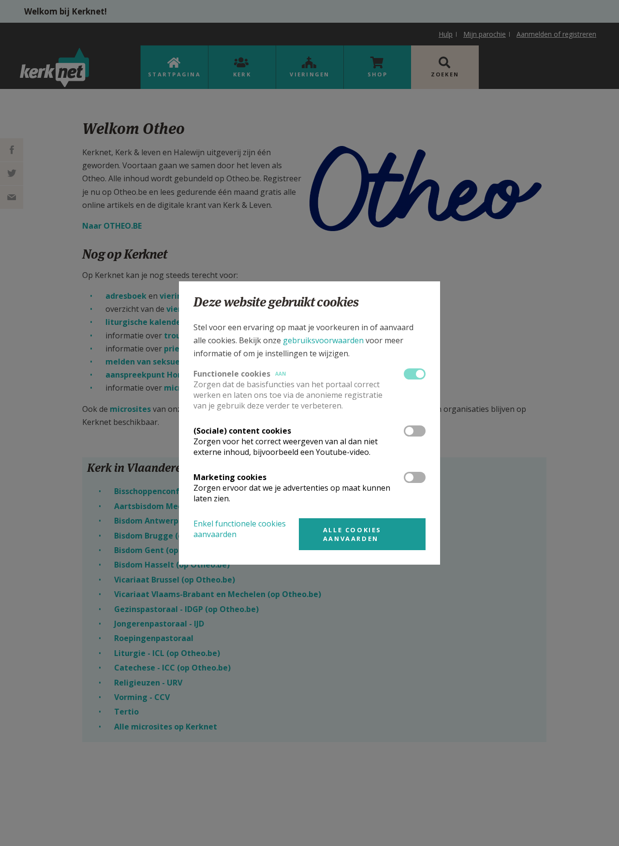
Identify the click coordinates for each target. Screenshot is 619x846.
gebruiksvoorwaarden (323, 340)
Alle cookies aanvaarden (352, 534)
